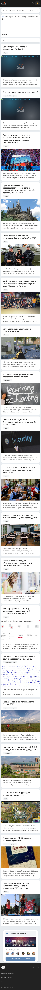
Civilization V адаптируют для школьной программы (16, 793)
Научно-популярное (10, 96)
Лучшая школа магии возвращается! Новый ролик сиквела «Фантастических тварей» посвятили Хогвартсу (19, 189)
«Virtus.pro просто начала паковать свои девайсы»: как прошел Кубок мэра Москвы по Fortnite (19, 283)
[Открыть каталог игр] (37, 10)
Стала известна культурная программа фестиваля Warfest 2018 (19, 236)
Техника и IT (7, 380)
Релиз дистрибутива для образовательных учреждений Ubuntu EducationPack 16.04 (17, 563)
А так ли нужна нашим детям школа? (20, 92)
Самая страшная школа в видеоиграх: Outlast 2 (15, 48)
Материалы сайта (6, 977)
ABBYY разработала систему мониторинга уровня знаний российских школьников (16, 611)
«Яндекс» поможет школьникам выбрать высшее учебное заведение (20, 516)
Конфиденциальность (7, 973)
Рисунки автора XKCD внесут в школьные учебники (17, 839)
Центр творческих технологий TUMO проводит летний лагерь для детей (20, 748)
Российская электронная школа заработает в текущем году (18, 375)
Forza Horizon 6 (10, 10)
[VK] (33, 968)
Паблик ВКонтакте (18, 933)
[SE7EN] (3, 3)
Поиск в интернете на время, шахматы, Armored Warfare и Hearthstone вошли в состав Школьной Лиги (16, 139)
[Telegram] (38, 968)
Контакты (4, 982)
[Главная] (4, 40)
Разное (6, 146)
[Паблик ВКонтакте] (8, 933)
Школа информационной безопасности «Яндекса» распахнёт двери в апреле (19, 422)
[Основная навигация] (28, 3)
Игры (5, 53)
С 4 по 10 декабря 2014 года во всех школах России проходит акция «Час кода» (19, 470)
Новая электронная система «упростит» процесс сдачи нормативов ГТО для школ (16, 885)
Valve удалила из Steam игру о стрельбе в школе (17, 330)
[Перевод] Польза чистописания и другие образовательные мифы (19, 657)
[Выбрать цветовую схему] (37, 3)
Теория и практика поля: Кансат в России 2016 (18, 703)
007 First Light (23, 10)
